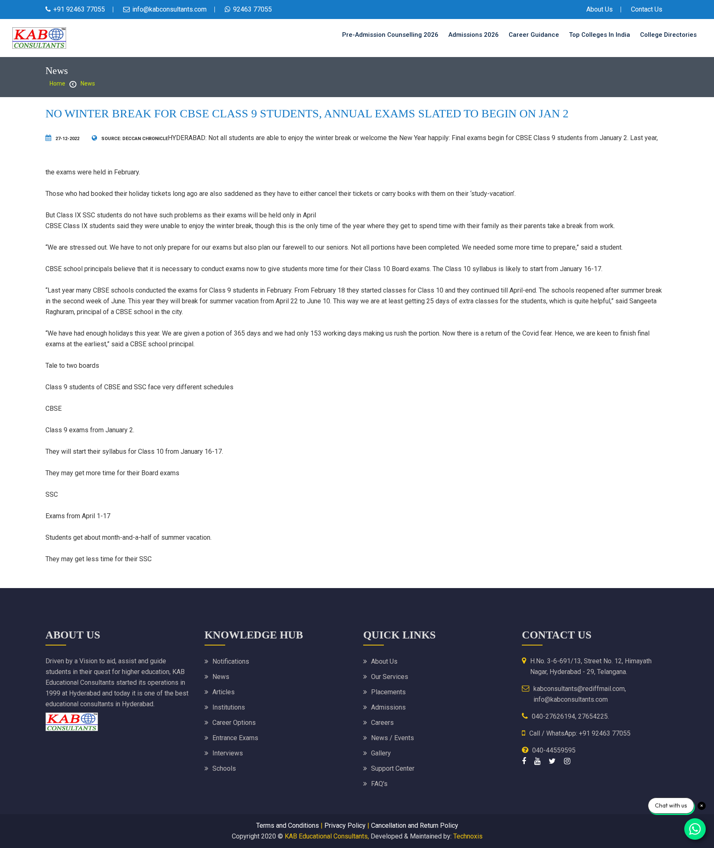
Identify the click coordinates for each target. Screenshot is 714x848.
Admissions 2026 (473, 34)
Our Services (389, 677)
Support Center (392, 768)
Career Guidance (534, 34)
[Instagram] (567, 761)
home (57, 83)
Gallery (381, 753)
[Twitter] (552, 761)
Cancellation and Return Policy (414, 825)
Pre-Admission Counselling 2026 (390, 34)
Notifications (230, 661)
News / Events (392, 738)
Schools (224, 768)
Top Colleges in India (599, 34)
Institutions (228, 707)
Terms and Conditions (287, 825)
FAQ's (379, 784)
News (88, 83)
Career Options (234, 723)
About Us (599, 9)
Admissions (388, 707)
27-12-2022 (67, 138)
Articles (223, 692)
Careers (382, 723)
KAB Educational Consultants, (327, 836)
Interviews (227, 753)
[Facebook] (524, 761)
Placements (388, 692)
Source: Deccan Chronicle (134, 138)
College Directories (668, 34)
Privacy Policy (345, 825)
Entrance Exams (235, 738)
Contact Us (646, 9)
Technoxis (468, 836)
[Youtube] (537, 761)
